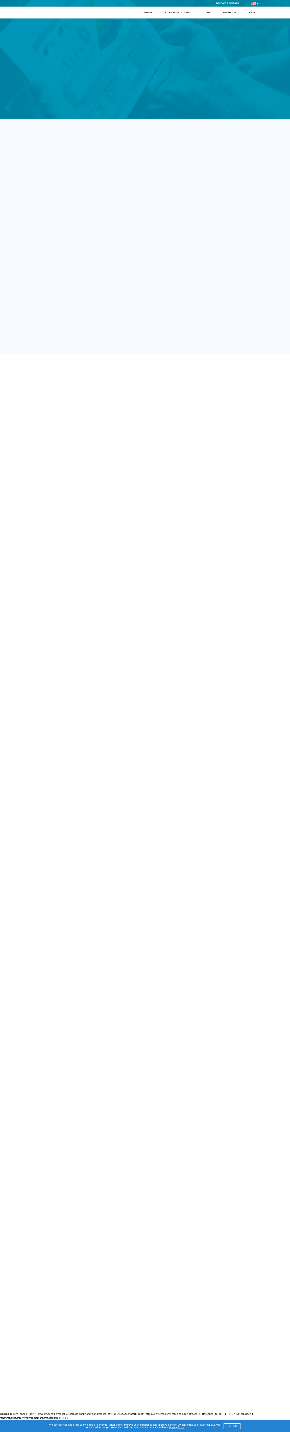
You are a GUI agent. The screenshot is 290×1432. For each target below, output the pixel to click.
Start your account (178, 12)
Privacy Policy (176, 1427)
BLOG (252, 12)
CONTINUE (232, 1426)
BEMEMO (228, 12)
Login (207, 12)
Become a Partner (227, 3)
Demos (148, 12)
